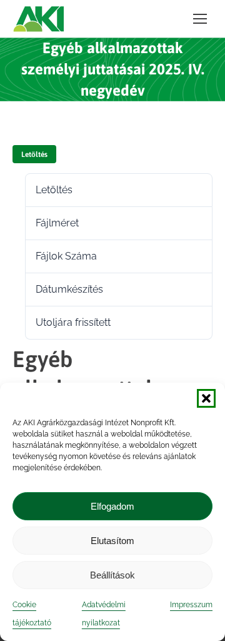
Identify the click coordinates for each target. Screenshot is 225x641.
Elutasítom (112, 540)
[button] (206, 398)
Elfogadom (112, 506)
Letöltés (34, 154)
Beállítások (112, 575)
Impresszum (191, 604)
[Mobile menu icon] (200, 18)
